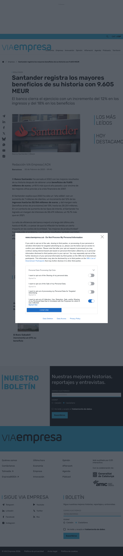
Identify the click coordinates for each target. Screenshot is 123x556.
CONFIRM (44, 310)
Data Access (61, 318)
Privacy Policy (75, 318)
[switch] (91, 275)
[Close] (103, 237)
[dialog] (61, 278)
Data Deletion (48, 318)
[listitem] (61, 270)
